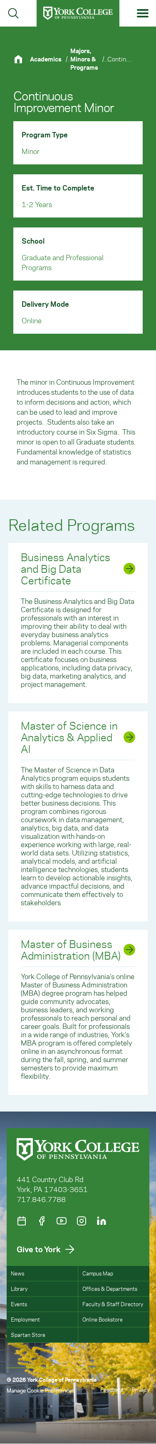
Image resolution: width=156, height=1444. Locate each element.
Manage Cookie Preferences (40, 1390)
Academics (46, 59)
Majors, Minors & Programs (84, 58)
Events (19, 1303)
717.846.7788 (41, 1199)
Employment (25, 1319)
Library (19, 1288)
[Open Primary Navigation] (143, 13)
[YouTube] (62, 1221)
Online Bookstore (102, 1319)
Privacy (140, 1389)
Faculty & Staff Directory (112, 1303)
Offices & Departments (109, 1288)
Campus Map (97, 1273)
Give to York (39, 1249)
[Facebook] (42, 1221)
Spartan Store (28, 1334)
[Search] (13, 13)
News (17, 1273)
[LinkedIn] (101, 1221)
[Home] (21, 59)
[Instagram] (82, 1221)
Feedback (112, 1389)
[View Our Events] (22, 1221)
